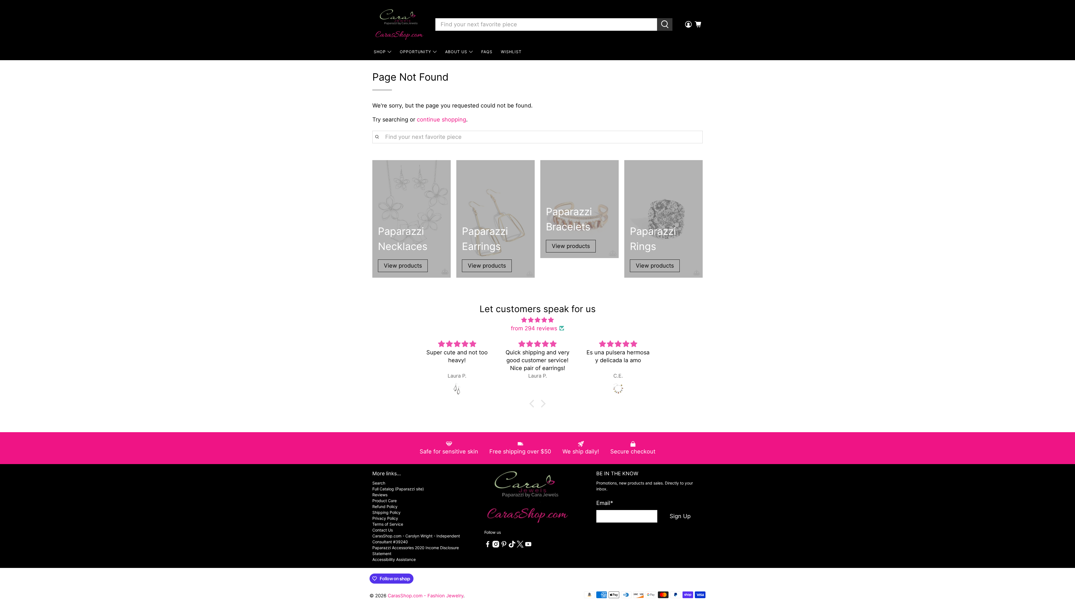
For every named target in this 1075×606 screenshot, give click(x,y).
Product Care (384, 500)
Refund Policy (385, 506)
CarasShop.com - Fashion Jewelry (425, 595)
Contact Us (382, 530)
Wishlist (511, 51)
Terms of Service (387, 524)
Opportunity (415, 51)
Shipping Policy (386, 512)
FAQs (486, 51)
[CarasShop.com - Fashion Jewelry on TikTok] (512, 546)
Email (604, 503)
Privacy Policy (385, 518)
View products (403, 265)
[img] (537, 320)
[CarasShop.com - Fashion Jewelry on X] (520, 546)
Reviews (379, 494)
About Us (456, 51)
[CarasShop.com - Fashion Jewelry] (399, 24)
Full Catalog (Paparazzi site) (398, 488)
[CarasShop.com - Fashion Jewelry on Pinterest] (504, 546)
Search (378, 483)
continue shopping (441, 119)
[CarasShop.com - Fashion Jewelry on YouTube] (528, 546)
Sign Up (680, 516)
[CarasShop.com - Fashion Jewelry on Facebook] (487, 546)
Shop (380, 51)
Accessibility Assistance (394, 559)
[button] (533, 404)
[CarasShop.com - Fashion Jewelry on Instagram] (495, 546)
